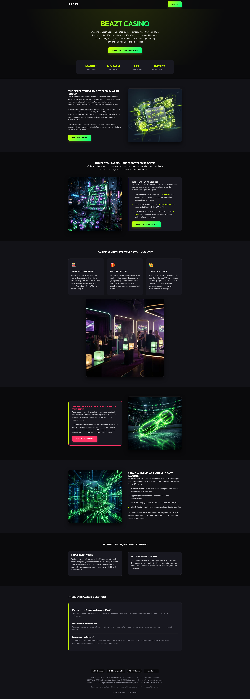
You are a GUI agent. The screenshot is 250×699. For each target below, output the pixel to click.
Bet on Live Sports (85, 439)
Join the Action (79, 138)
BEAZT (73, 4)
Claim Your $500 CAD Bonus (125, 50)
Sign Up (174, 4)
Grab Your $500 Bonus (146, 224)
